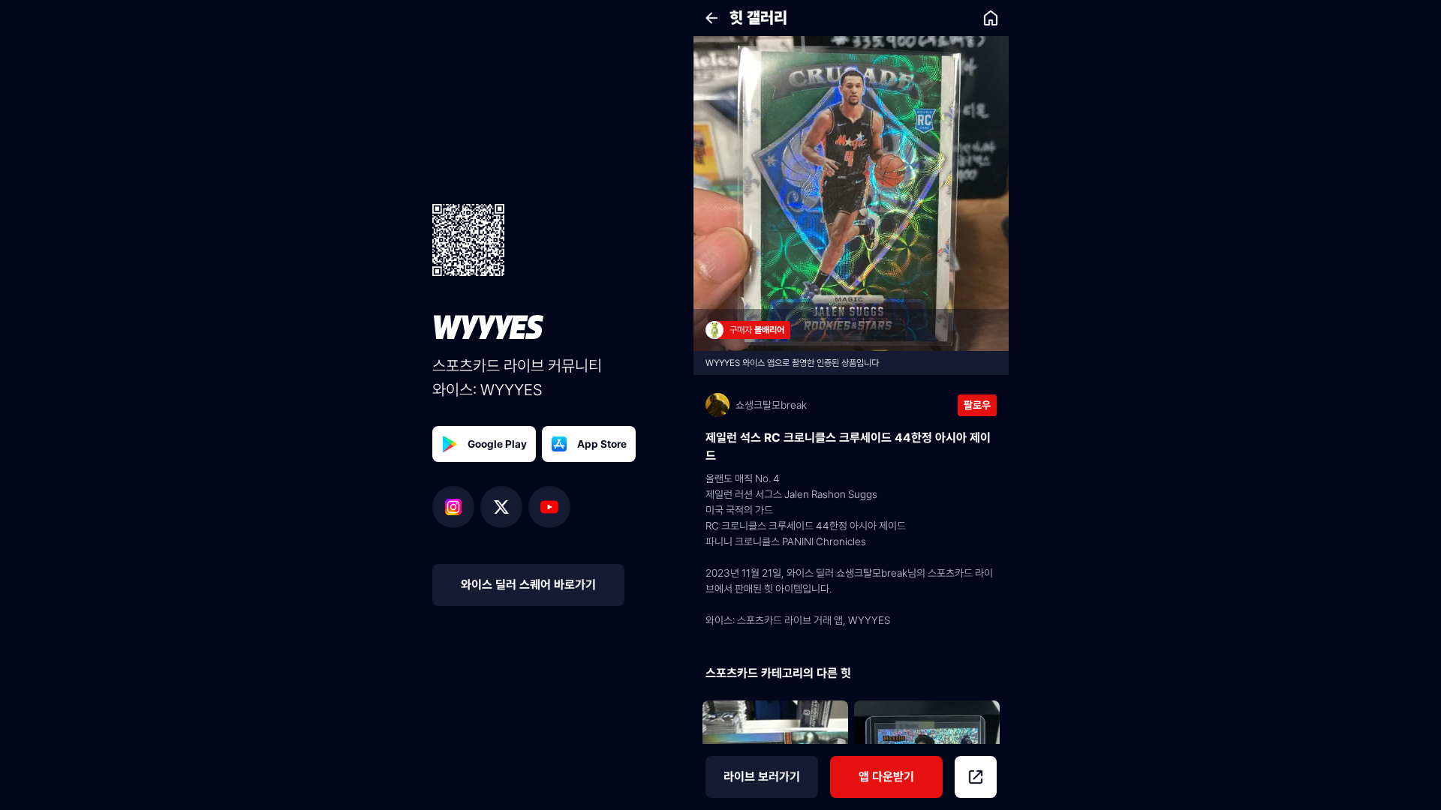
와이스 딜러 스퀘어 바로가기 (528, 585)
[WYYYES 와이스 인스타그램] (456, 507)
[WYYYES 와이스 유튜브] (549, 507)
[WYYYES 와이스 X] (504, 507)
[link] (991, 18)
